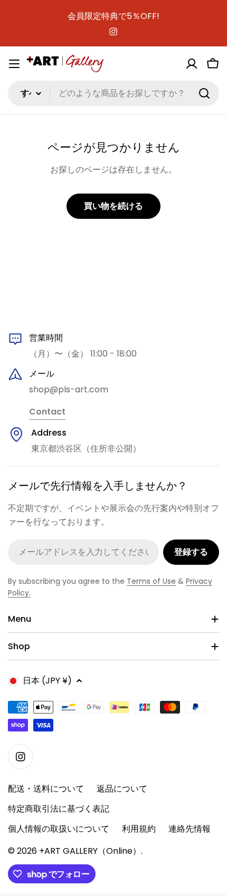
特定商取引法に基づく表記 (58, 809)
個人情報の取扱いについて (58, 829)
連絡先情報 (189, 829)
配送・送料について (46, 789)
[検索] (204, 93)
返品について (122, 789)
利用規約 (139, 829)
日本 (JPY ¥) (47, 681)
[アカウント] (191, 63)
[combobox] (113, 93)
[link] (47, 412)
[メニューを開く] (14, 63)
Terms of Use (151, 581)
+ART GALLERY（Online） (90, 851)
